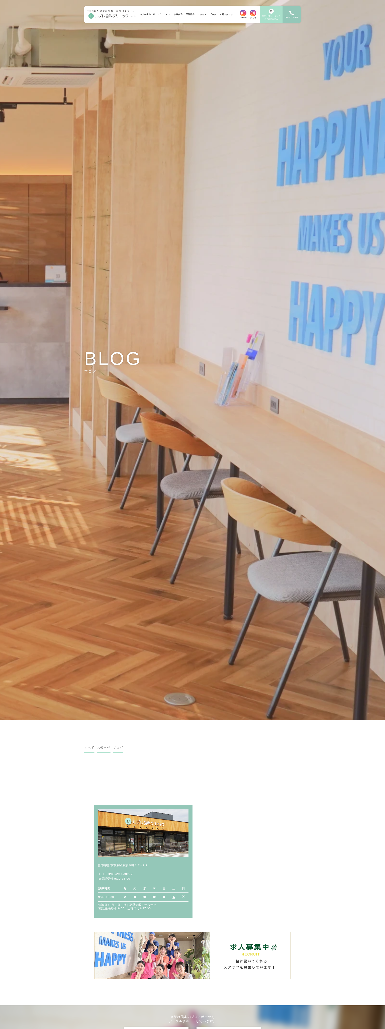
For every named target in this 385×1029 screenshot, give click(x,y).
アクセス (202, 14)
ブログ (213, 14)
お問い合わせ (226, 14)
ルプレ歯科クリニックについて (155, 14)
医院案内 (190, 14)
